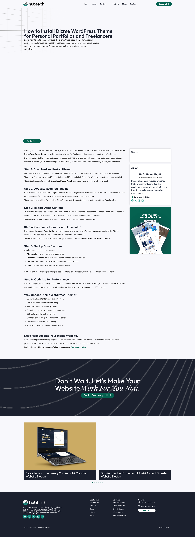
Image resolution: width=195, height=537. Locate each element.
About (94, 4)
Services (103, 4)
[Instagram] (29, 517)
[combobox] (150, 157)
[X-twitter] (34, 517)
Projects (116, 4)
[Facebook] (25, 517)
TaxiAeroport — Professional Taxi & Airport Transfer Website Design (134, 474)
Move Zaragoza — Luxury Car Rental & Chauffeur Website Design (57, 474)
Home (86, 4)
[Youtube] (42, 517)
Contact (133, 4)
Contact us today (78, 347)
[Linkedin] (38, 517)
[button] (92, 482)
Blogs (124, 4)
